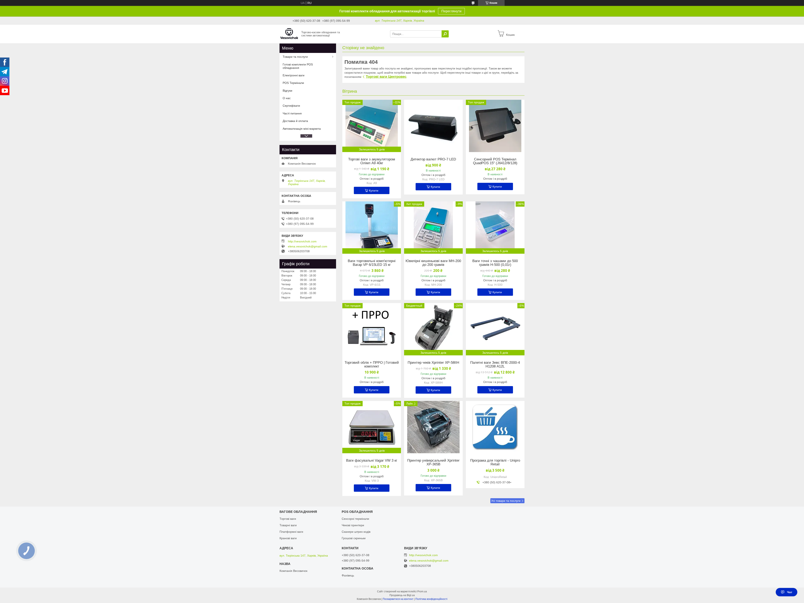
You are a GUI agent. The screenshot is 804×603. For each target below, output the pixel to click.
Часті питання (292, 113)
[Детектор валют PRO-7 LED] (433, 126)
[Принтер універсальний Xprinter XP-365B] (433, 427)
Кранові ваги (288, 538)
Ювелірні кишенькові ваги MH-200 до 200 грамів (433, 263)
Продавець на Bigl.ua (402, 595)
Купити (373, 190)
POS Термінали (293, 82)
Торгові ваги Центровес (386, 77)
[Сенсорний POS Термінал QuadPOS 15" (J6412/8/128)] (495, 126)
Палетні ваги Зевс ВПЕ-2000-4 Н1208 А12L (495, 364)
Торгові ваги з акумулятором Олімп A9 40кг (371, 161)
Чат (789, 592)
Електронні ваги (293, 75)
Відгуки (287, 90)
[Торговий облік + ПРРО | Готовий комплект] (371, 329)
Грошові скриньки (354, 538)
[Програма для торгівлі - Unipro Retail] (495, 427)
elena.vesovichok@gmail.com (307, 246)
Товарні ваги (288, 525)
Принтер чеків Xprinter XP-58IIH (433, 363)
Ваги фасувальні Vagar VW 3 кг (371, 460)
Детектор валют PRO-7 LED (433, 159)
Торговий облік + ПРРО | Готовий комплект (372, 364)
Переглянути (451, 11)
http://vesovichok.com (302, 241)
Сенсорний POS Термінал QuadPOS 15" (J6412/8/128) (495, 161)
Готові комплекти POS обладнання (298, 66)
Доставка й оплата (295, 121)
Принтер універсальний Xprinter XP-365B (433, 462)
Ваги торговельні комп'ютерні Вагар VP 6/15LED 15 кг (372, 263)
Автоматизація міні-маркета (302, 128)
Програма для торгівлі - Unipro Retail (495, 462)
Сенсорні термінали (355, 518)
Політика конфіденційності (431, 599)
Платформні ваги (291, 531)
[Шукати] (445, 33)
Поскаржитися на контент (398, 599)
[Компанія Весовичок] (289, 33)
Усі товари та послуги (506, 500)
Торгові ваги (288, 518)
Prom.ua (422, 591)
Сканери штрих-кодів (356, 531)
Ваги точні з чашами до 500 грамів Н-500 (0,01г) (495, 263)
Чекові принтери (353, 525)
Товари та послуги (295, 56)
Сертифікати (291, 105)
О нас (287, 98)
